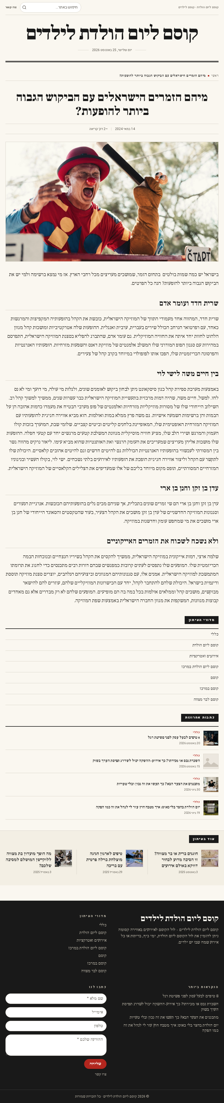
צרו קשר (11, 7)
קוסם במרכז (97, 963)
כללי (103, 925)
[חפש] (24, 7)
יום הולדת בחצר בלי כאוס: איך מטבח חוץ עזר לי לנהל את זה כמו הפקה (171, 1028)
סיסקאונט (147, 389)
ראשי (215, 75)
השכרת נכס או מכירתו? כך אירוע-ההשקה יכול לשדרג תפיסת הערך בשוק (170, 1007)
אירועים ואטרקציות (92, 940)
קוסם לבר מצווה (94, 971)
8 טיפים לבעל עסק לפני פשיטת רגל (191, 996)
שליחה (95, 1063)
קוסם (102, 955)
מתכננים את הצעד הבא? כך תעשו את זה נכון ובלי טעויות (174, 1017)
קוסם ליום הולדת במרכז (87, 948)
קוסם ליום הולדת (93, 932)
